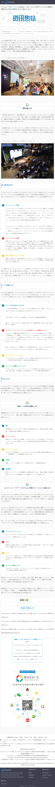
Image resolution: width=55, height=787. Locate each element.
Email (30, 737)
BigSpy (30, 772)
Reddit (21, 737)
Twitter (16, 737)
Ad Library (45, 777)
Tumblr (26, 737)
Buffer (35, 737)
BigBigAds (31, 775)
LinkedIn (40, 737)
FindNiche (31, 777)
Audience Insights (47, 775)
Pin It (45, 737)
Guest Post (4, 783)
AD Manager (45, 772)
